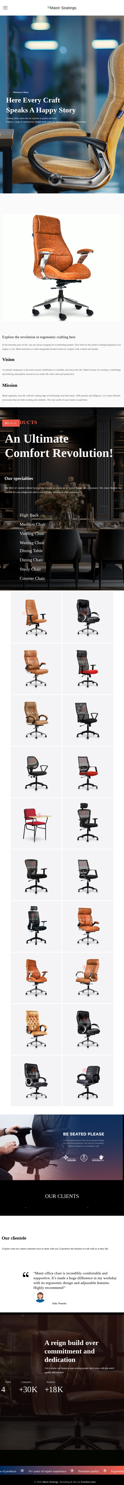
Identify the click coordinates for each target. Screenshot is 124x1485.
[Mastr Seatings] (62, 8)
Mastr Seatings (51, 1481)
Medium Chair (33, 524)
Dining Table (31, 550)
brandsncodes (88, 1481)
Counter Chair (32, 578)
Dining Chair (31, 559)
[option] (15, 1207)
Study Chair (30, 569)
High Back (29, 515)
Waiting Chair (32, 542)
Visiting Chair (32, 533)
